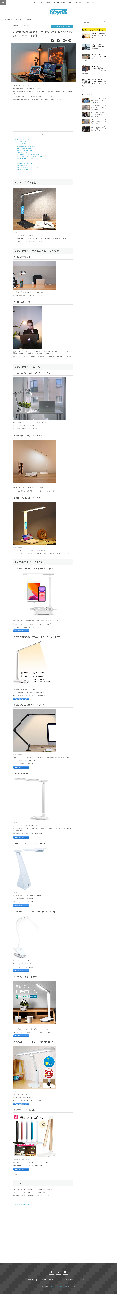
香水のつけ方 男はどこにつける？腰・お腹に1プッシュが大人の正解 (98, 114)
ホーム (1, 19)
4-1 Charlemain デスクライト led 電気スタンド (28, 154)
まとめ (17, 171)
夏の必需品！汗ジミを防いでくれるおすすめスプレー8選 (99, 56)
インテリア (57, 26)
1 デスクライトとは (19, 137)
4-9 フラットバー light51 (22, 169)
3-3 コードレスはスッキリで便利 (24, 150)
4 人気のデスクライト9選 (21, 152)
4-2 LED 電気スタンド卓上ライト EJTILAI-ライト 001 (29, 156)
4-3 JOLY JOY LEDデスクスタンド (25, 158)
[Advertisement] (43, 116)
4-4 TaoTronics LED (21, 160)
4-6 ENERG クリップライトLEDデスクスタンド (28, 164)
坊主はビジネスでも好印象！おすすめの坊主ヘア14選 (99, 35)
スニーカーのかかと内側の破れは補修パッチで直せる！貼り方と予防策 (98, 107)
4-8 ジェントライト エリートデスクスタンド (27, 167)
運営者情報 (30, 1280)
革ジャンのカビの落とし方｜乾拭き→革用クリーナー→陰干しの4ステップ (98, 129)
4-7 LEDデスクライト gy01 (23, 165)
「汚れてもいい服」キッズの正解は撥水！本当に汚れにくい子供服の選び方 (98, 100)
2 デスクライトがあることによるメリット (25, 139)
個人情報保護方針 (71, 1280)
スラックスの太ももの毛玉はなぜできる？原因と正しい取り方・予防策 (98, 121)
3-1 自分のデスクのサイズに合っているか (26, 146)
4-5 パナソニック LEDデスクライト (25, 162)
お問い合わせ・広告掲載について (49, 1280)
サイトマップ (86, 1280)
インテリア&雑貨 (65, 26)
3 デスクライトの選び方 (21, 145)
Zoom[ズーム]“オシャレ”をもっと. (58, 1286)
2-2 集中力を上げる (21, 143)
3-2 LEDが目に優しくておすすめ (24, 148)
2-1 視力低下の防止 (21, 141)
